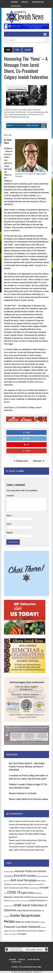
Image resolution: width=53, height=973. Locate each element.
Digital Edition (27, 892)
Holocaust (41, 900)
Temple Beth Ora (22, 931)
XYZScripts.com (37, 972)
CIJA (5, 893)
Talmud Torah (12, 931)
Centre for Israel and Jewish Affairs (16, 888)
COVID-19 (13, 892)
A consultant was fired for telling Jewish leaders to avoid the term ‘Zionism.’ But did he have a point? (28, 777)
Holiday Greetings (38, 2)
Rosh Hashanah (31, 927)
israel (17, 905)
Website (9, 532)
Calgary (14, 884)
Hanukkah (32, 900)
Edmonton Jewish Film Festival (17, 897)
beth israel (7, 881)
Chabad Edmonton (34, 888)
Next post (37, 461)
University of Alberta (36, 931)
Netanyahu (35, 922)
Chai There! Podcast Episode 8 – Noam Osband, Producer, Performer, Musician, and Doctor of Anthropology (27, 766)
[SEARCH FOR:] (26, 39)
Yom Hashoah (13, 934)
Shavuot (43, 927)
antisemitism (8, 876)
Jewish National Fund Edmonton (29, 910)
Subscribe (14, 2)
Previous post (22, 461)
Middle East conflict (23, 922)
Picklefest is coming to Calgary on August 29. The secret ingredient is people (28, 786)
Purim (18, 927)
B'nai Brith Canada (25, 875)
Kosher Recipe (20, 915)
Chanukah (44, 887)
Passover (9, 927)
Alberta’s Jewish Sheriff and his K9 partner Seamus (28, 799)
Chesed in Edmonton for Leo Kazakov (22, 793)
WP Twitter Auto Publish (18, 972)
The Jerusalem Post (16, 813)
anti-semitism (39, 871)
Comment (10, 495)
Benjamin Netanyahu (42, 876)
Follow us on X (16, 6)
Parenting (42, 922)
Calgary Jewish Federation (25, 884)
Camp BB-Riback (39, 884)
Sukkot (6, 931)
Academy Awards (9, 871)
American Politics (24, 871)
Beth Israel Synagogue (24, 880)
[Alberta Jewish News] (26, 17)
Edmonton (38, 893)
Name (8, 515)
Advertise (25, 2)
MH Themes (37, 967)
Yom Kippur (22, 934)
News (17, 49)
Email (8, 524)
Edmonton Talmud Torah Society (19, 901)
